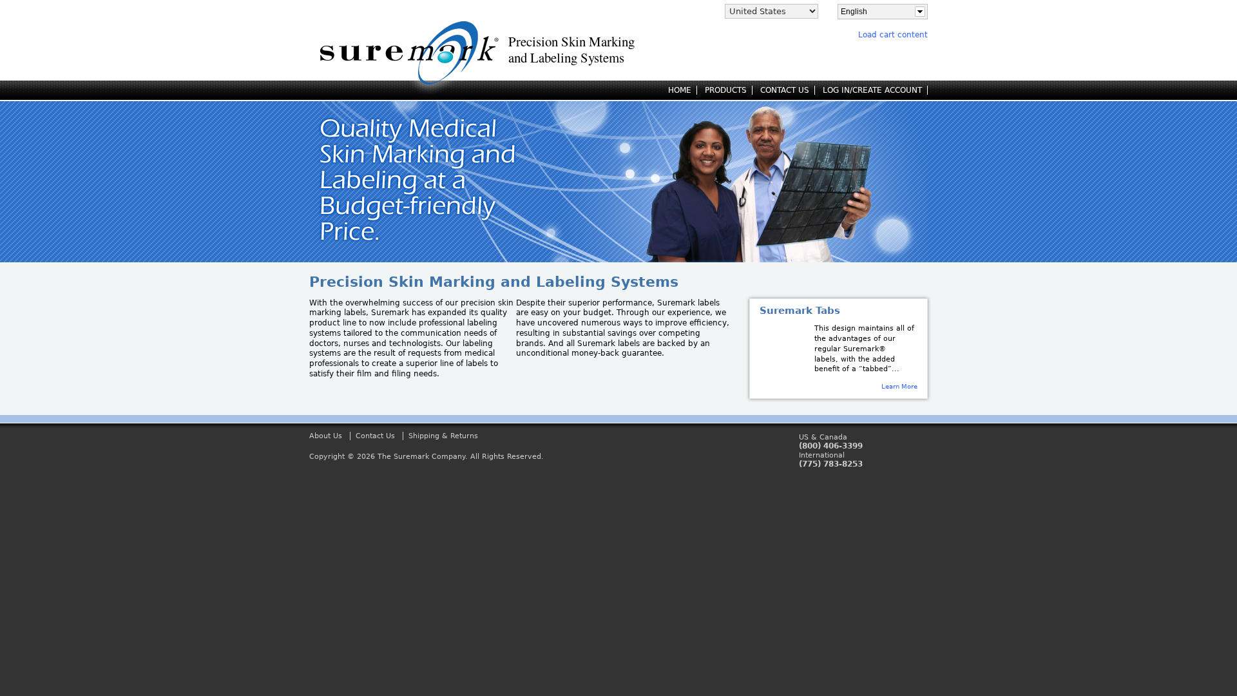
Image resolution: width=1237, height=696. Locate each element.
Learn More (899, 386)
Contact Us (375, 436)
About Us (325, 436)
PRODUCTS (726, 90)
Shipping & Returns (443, 436)
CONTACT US (784, 90)
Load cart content (893, 34)
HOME (679, 90)
